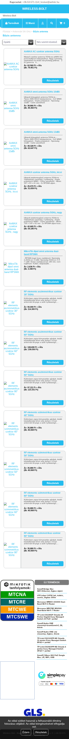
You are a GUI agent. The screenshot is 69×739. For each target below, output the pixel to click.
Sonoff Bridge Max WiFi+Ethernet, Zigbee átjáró (50, 590)
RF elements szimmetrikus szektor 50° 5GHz (42, 454)
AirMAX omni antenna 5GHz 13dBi (42, 132)
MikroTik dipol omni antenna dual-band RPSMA (41, 253)
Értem (25, 732)
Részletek (41, 732)
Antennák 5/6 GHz (22, 31)
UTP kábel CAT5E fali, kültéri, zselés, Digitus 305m (50, 596)
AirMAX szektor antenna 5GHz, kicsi (43, 172)
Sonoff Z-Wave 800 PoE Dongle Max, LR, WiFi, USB (51, 656)
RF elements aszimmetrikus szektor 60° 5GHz (43, 333)
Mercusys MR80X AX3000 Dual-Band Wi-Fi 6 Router (51, 603)
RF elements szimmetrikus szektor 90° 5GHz (42, 534)
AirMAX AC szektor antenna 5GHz (42, 51)
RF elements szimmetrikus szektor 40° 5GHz (42, 414)
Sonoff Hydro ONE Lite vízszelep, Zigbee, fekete (48, 633)
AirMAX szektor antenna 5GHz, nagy (43, 212)
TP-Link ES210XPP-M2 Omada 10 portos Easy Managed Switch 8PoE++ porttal (51, 640)
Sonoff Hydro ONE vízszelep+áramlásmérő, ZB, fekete (50, 625)
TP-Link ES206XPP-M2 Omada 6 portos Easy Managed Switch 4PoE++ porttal (51, 649)
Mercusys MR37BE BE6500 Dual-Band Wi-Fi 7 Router (49, 609)
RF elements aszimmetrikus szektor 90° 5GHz (43, 373)
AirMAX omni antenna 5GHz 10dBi (42, 91)
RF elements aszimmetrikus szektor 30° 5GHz (43, 293)
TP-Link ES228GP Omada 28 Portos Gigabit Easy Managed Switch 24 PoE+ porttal (50, 617)
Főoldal (6, 31)
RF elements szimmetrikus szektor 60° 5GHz (42, 494)
